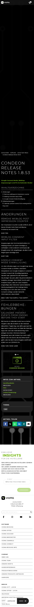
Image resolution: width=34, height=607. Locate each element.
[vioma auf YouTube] (21, 517)
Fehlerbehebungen (8, 201)
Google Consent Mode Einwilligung (14, 199)
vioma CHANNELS (8, 540)
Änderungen (6, 192)
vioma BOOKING (7, 527)
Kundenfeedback (8, 567)
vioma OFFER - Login (9, 590)
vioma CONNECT (7, 544)
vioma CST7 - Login (9, 587)
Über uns (5, 557)
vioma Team (6, 560)
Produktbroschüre (9, 570)
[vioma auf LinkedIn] (30, 517)
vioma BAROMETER (9, 537)
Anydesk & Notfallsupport (12, 597)
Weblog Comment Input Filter (13, 196)
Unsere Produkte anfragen (13, 574)
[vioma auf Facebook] (3, 517)
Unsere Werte (7, 564)
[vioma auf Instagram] (12, 517)
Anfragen (11, 601)
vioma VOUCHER (7, 533)
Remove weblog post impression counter (16, 194)
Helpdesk (5, 594)
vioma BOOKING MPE (9, 547)
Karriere (5, 577)
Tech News (6, 604)
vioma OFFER (7, 530)
